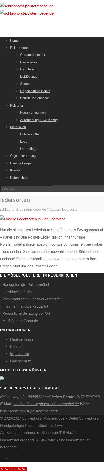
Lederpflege (28, 149)
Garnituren (27, 69)
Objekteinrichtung (23, 156)
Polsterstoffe (29, 134)
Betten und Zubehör (34, 98)
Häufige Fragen (21, 163)
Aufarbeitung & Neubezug (39, 120)
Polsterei (16, 105)
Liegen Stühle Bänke (35, 91)
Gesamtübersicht (32, 55)
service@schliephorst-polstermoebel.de (46, 404)
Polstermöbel (19, 48)
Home (14, 40)
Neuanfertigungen (33, 112)
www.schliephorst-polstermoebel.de (29, 411)
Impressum (19, 353)
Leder (24, 141)
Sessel (25, 84)
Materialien (18, 127)
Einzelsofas (28, 62)
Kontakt (15, 170)
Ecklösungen (29, 76)
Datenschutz (19, 178)
